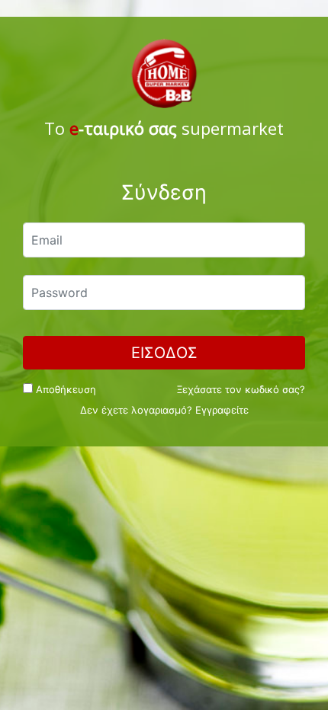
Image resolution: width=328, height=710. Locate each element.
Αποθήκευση (64, 389)
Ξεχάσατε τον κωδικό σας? (241, 389)
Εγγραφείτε (222, 410)
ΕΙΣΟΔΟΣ (164, 353)
